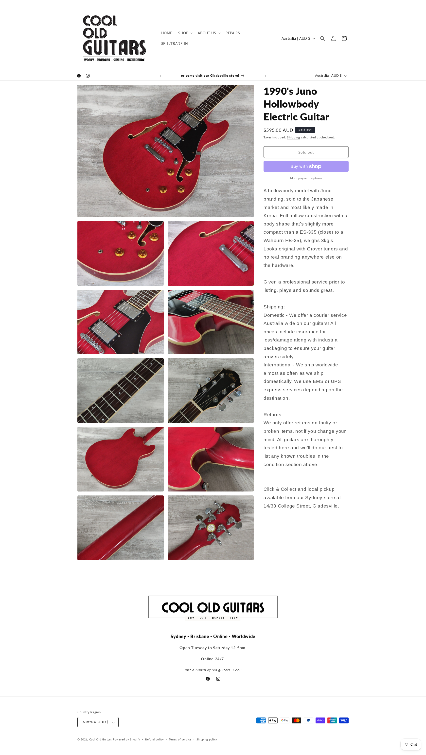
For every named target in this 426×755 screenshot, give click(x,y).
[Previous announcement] (160, 75)
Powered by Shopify (127, 739)
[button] (185, 33)
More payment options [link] (306, 178)
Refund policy (154, 739)
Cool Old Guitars (100, 739)
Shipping (293, 137)
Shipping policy (206, 739)
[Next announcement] (265, 75)
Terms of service (180, 739)
